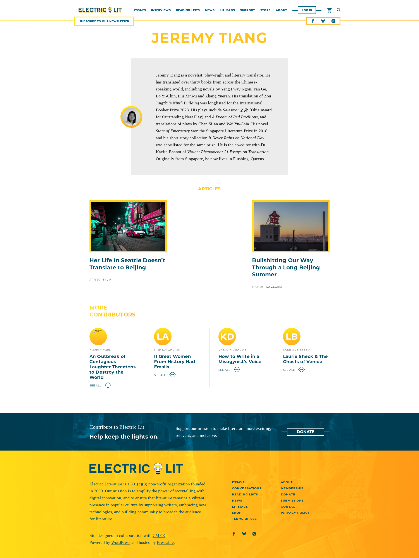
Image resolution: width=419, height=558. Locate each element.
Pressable (165, 542)
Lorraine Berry (296, 350)
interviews (161, 10)
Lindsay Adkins (167, 350)
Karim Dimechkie (232, 350)
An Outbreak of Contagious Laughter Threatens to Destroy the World (112, 367)
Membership (292, 488)
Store (265, 10)
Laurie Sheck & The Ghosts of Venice (305, 359)
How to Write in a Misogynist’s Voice (240, 359)
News (210, 10)
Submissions (292, 500)
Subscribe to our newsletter (104, 21)
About (281, 10)
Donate (305, 431)
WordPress (120, 542)
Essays (238, 482)
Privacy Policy (295, 512)
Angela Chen (100, 350)
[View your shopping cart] (329, 10)
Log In (307, 10)
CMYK (159, 535)
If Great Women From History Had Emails (174, 361)
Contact (289, 506)
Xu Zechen (275, 286)
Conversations (246, 488)
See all (95, 385)
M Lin (107, 279)
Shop (237, 512)
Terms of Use (244, 519)
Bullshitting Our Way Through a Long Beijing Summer (286, 267)
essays (140, 10)
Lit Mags (227, 10)
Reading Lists (188, 10)
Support (247, 10)
